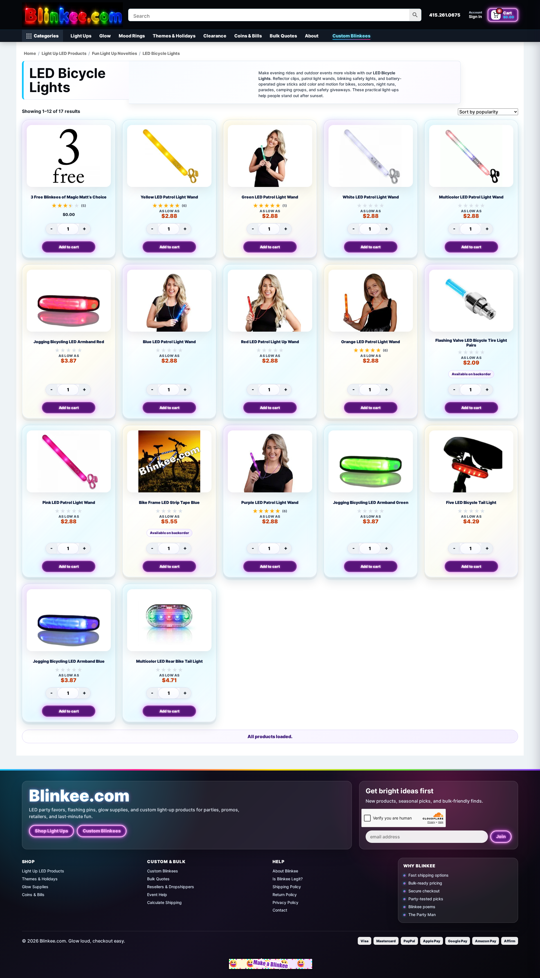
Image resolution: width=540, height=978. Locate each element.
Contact (280, 910)
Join (501, 836)
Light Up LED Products (64, 53)
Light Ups (81, 36)
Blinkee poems (421, 906)
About (311, 36)
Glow (105, 36)
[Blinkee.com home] (72, 14)
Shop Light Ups (51, 831)
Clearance (214, 36)
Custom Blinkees (351, 36)
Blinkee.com (79, 795)
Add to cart (69, 247)
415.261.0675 (444, 15)
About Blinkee (285, 870)
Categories (46, 36)
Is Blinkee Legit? (288, 878)
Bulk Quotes (283, 36)
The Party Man (422, 914)
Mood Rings (132, 36)
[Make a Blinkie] (270, 964)
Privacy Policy (285, 902)
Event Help (157, 894)
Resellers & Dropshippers (170, 886)
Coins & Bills (248, 36)
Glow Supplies (35, 886)
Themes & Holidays (174, 36)
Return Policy (285, 894)
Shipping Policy (287, 886)
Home (30, 53)
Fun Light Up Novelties (114, 53)
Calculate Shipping (164, 902)
